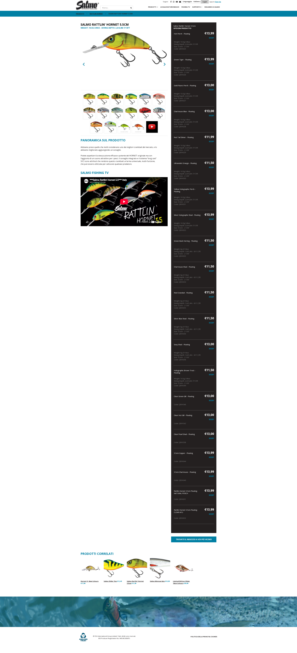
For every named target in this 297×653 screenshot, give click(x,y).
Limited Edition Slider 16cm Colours (181, 582)
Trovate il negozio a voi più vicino (194, 539)
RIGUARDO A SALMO (212, 7)
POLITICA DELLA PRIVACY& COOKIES (204, 637)
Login (205, 2)
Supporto (196, 7)
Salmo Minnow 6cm (157, 581)
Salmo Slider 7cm (110, 581)
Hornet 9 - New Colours (89, 581)
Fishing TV (185, 7)
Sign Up (218, 2)
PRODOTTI (152, 7)
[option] (124, 50)
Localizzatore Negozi (169, 7)
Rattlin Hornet (96, 14)
